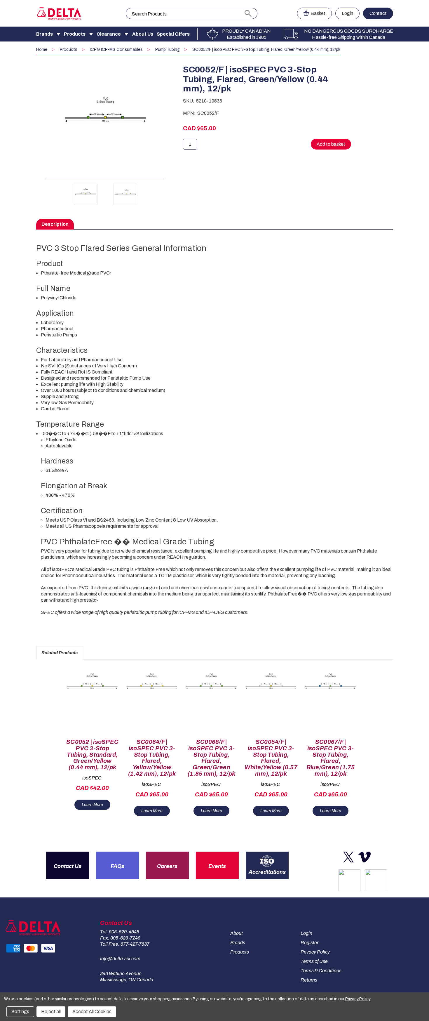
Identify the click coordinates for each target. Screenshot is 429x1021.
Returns (309, 979)
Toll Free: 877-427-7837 (124, 944)
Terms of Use (314, 961)
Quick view (90, 696)
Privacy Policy (315, 951)
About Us (142, 34)
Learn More (92, 805)
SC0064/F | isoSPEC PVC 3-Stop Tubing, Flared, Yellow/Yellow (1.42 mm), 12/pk (152, 758)
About (236, 933)
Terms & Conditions (321, 970)
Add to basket (92, 706)
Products (75, 34)
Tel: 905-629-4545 (119, 931)
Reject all (51, 1011)
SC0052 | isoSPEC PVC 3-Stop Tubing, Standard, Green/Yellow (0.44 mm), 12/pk (92, 754)
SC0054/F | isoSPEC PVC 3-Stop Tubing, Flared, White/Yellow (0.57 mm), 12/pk (271, 758)
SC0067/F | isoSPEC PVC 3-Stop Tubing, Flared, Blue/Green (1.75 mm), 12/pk (330, 758)
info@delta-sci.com (120, 958)
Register (309, 942)
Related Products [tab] (59, 652)
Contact (378, 13)
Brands (44, 34)
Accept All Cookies (91, 1011)
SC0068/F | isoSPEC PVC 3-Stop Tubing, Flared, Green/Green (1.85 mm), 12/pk (211, 758)
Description (55, 224)
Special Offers (173, 34)
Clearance (109, 34)
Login (347, 13)
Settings (20, 1011)
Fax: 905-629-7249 (120, 937)
